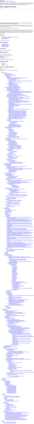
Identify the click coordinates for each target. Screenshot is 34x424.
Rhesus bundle (11, 108)
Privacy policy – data (10, 404)
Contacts (8, 377)
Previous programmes (8, 139)
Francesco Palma (14, 274)
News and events (4, 379)
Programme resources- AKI (13, 142)
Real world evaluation (8, 211)
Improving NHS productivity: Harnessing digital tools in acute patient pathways (16, 418)
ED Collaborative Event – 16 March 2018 (15, 145)
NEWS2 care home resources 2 (13, 85)
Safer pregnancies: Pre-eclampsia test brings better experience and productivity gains (17, 412)
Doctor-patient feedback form (16, 283)
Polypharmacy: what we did (13, 176)
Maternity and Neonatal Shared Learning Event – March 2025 (17, 111)
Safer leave (8, 324)
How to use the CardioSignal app (15, 190)
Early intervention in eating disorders (14, 319)
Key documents (6, 402)
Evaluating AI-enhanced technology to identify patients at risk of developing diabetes (19, 222)
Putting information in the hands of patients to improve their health (23, 288)
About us (6, 207)
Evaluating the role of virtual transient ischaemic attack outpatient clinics (17, 195)
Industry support (7, 172)
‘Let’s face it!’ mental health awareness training (15, 331)
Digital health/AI (7, 179)
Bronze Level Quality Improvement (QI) (14, 136)
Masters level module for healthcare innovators (13, 202)
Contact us (6, 253)
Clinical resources (9, 361)
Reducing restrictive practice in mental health (15, 297)
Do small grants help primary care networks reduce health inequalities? (19, 299)
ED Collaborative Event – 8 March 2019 (14, 147)
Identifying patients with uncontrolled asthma (15, 367)
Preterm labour (11, 107)
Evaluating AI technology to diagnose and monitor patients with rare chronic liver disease (19, 220)
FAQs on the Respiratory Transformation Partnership (14, 353)
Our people (5, 397)
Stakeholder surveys (8, 409)
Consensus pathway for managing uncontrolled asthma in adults (16, 373)
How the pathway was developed (13, 374)
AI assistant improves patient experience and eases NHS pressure (16, 243)
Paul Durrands (14, 269)
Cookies (3, 64)
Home (1, 3)
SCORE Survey (13, 123)
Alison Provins (14, 275)
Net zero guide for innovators (11, 250)
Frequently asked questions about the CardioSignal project (19, 192)
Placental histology (11, 106)
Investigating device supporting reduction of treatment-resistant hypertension (17, 231)
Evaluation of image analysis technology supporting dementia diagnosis (17, 229)
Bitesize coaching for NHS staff (13, 303)
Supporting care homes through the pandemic (15, 82)
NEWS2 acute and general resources (14, 86)
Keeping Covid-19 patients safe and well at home (14, 78)
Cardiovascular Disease (7, 345)
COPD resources (9, 354)
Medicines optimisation (8, 175)
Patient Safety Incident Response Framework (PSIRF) (12, 126)
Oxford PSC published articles (11, 154)
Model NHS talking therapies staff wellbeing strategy (16, 332)
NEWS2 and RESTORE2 (10, 83)
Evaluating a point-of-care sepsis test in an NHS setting (14, 242)
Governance (5, 395)
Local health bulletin (15, 287)
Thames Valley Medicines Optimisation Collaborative (14, 178)
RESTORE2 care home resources (13, 84)
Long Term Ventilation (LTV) (13, 160)
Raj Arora (13, 266)
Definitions (8, 291)
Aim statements (11, 129)
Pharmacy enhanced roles (12, 365)
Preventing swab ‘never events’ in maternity (15, 125)
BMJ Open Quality (4, 38)
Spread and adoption (8, 212)
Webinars (6, 252)
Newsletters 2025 (7, 382)
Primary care (10, 363)
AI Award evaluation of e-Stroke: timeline (15, 180)
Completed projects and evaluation (12, 262)
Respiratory (5, 347)
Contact (3, 420)
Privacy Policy (7, 403)
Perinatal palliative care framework (14, 105)
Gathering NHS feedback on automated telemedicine (16, 300)
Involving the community (5, 46)
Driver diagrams (13, 131)
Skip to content (2, 0)
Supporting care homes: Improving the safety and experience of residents (15, 419)
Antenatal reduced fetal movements (14, 99)
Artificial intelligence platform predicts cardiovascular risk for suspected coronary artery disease (20, 218)
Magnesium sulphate (12, 103)
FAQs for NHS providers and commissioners (10, 422)
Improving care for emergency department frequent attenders (15, 320)
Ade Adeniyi (14, 265)
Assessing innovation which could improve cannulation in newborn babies (17, 219)
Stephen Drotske (14, 268)
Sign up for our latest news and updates (5, 50)
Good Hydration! (9, 150)
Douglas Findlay (14, 270)
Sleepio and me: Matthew (16, 187)
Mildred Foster (14, 271)
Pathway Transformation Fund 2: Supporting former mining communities (19, 351)
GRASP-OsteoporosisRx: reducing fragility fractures (14, 200)
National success (11, 152)
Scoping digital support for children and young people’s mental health (15, 315)
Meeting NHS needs (8, 210)
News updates (9, 360)
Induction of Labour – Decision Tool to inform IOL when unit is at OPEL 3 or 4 (20, 101)
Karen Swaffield (14, 278)
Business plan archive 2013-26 (11, 407)
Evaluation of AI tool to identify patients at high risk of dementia (16, 246)
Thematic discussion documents (15, 344)
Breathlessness (9, 357)
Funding (6, 213)
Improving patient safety (22, 3)
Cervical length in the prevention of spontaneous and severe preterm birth (19, 98)
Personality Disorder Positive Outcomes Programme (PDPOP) (14, 312)
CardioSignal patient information (13, 189)
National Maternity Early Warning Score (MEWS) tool (14, 89)
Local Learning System (14, 122)
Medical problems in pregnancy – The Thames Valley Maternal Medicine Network (20, 104)
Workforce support (8, 201)
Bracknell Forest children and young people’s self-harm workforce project (15, 313)
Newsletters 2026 (7, 381)
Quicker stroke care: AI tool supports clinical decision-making (14, 413)
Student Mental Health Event (13, 323)
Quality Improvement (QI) (9, 127)
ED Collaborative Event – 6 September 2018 (15, 146)
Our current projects (10, 255)
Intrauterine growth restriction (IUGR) (14, 102)
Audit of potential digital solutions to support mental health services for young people (19, 182)
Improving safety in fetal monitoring (12, 96)
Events (6, 251)
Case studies (7, 216)
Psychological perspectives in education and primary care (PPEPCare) (20, 328)
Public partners (9, 290)
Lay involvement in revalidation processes (18, 285)
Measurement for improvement (13, 132)
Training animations (13, 151)
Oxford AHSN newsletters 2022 (11, 385)
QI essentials (13, 4)
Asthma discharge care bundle (13, 157)
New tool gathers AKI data (12, 141)
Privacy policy (4, 63)
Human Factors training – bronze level (14, 137)
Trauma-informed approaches (9, 311)
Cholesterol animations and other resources (11, 346)
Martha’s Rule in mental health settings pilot (11, 310)
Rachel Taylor (14, 279)
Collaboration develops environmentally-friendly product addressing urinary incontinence (19, 244)
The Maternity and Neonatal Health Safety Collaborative (17, 121)
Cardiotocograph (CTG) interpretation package (15, 100)
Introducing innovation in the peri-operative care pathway (17, 301)
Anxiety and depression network (11, 325)
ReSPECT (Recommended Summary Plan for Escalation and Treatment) (17, 77)
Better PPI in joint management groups (17, 281)
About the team (7, 306)
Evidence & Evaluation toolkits (6, 37)
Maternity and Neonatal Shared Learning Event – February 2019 (18, 115)
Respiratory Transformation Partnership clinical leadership (15, 352)
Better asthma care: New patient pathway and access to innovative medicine (15, 415)
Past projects (9, 120)
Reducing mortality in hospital (13, 143)
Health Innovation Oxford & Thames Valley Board (12, 396)
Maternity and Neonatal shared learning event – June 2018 (17, 116)
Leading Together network (16, 286)
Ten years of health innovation (8, 411)
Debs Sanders (14, 277)
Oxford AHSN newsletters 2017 (11, 389)
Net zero (6, 248)
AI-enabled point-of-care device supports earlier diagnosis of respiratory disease (18, 245)
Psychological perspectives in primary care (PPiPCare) (18, 329)
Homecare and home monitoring (13, 364)
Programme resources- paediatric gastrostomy (17, 162)
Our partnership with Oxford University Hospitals (16, 169)
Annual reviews (7, 408)
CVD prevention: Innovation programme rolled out (12, 417)
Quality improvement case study (9, 317)
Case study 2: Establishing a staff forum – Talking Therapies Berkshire (22, 335)
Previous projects (7, 204)
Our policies (8, 308)
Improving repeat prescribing (11, 177)
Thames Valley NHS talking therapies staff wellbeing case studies (20, 333)
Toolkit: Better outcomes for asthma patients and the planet (15, 249)
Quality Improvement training (11, 135)
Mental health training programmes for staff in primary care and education (19, 327)
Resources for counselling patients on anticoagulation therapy (19, 194)
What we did (10, 153)
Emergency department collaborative (12, 144)
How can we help (10, 3)
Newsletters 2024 (7, 383)
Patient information (9, 372)
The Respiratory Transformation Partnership (11, 348)
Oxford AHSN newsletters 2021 (11, 386)
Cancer (6, 196)
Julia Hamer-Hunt (14, 272)
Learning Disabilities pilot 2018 (15, 289)
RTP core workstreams (10, 349)
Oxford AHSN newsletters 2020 (11, 387)
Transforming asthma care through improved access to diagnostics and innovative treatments (18, 359)
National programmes (8, 164)
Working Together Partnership (13, 263)
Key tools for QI (11, 130)
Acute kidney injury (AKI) (11, 140)
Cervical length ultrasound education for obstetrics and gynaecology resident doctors (20, 91)
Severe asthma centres (12, 366)
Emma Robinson (14, 276)
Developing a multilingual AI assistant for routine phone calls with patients (19, 256)
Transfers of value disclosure (9, 399)
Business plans (7, 406)
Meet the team (9, 119)
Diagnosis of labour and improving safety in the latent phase (15, 94)
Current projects (7, 214)
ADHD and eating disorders (11, 318)
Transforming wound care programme (10, 75)
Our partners (5, 398)
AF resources (11, 193)
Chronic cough (9, 356)
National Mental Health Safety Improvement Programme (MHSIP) (16, 321)
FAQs (2, 421)
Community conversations (12, 260)
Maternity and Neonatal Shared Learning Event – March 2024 (17, 112)
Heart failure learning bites (10, 174)
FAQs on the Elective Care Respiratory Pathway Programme (15, 358)
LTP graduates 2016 (13, 264)
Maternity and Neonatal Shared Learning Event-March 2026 (17, 110)
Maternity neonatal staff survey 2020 (14, 124)
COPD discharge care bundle (13, 158)
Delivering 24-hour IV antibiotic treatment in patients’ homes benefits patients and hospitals (19, 168)
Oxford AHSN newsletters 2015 (11, 391)
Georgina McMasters (15, 273)
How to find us (6, 410)
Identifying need (9, 294)
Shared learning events (10, 109)
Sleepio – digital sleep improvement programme (13, 183)
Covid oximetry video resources (13, 79)
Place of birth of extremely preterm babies (14, 93)
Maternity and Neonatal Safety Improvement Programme (13, 87)
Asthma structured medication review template (15, 362)
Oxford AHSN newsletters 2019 (11, 388)
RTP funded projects (10, 350)
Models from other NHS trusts (13, 171)
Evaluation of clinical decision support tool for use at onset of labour (16, 228)
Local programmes (8, 165)
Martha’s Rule (9, 76)
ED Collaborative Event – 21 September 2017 (15, 148)
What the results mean (14, 191)
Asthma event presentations (14, 376)
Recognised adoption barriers (13, 368)
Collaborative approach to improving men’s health (19, 282)
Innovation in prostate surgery (11, 197)
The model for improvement (13, 133)
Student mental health (10, 322)
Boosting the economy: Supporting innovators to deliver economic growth (15, 416)
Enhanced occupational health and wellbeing (15, 304)
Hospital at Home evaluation (11, 167)
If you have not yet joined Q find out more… (15, 155)
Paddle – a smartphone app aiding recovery (15, 326)
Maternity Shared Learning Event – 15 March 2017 (16, 117)
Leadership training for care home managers (15, 302)
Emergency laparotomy (10, 149)
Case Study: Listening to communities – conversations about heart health (21, 261)
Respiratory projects (10, 156)
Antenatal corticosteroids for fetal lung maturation (16, 97)
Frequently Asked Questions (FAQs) (12, 314)
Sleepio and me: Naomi (15, 185)
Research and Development (9, 400)
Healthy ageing (7, 199)
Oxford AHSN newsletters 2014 (11, 392)
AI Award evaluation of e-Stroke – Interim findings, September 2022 (18, 181)
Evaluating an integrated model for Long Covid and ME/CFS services (17, 166)
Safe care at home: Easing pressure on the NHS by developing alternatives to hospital (17, 414)
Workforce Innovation (8, 292)
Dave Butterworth (14, 267)
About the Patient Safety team (9, 74)
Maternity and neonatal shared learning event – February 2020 (17, 114)
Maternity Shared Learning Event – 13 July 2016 (16, 118)
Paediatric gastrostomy (12, 161)
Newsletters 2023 (7, 384)
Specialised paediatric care (10, 159)
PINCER (8, 205)
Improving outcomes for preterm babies (12, 90)
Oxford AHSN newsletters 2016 (11, 390)
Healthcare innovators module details (14, 203)
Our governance (9, 307)
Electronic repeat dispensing (11, 206)
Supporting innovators (5, 45)
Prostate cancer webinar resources (12, 198)
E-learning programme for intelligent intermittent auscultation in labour (17, 95)
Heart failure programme (8, 173)
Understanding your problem (13, 134)
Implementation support (12, 170)
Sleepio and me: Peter (15, 186)
